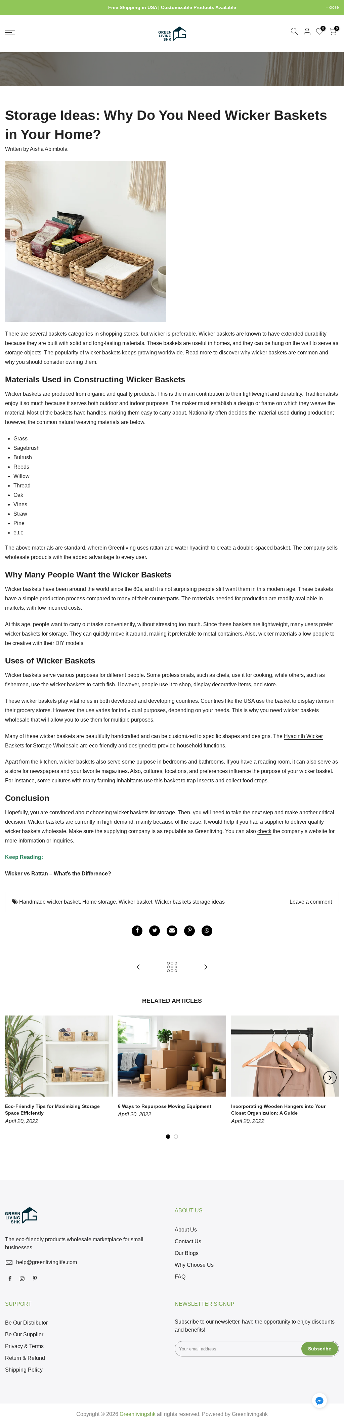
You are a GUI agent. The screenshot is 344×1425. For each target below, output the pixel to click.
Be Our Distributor (26, 1323)
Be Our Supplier (24, 1334)
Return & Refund (25, 1358)
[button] (319, 1402)
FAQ (180, 1277)
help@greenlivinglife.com (46, 1262)
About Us (186, 1230)
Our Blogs (187, 1253)
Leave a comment (311, 902)
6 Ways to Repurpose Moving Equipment (164, 1106)
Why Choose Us (194, 1265)
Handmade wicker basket (49, 902)
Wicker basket (135, 902)
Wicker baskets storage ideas (190, 902)
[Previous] (14, 1077)
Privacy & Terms (24, 1346)
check (264, 831)
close (13, 7)
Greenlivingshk (250, 1414)
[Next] (330, 1077)
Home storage (99, 902)
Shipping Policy (24, 1370)
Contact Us (188, 1241)
